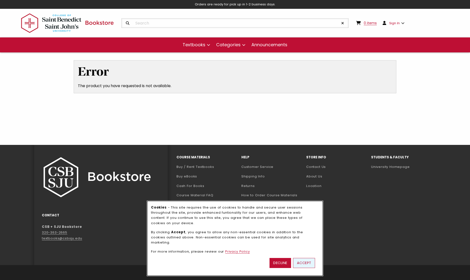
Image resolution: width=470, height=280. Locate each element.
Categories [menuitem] (228, 45)
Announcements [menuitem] (269, 45)
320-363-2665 (54, 232)
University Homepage (401, 166)
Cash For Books (190, 186)
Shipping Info (253, 176)
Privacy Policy (237, 251)
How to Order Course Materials (269, 195)
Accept (304, 262)
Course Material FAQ (194, 195)
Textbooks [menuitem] (194, 45)
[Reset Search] (342, 23)
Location (314, 186)
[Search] (127, 23)
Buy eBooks (205, 176)
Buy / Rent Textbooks (195, 166)
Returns (248, 186)
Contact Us (316, 166)
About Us (314, 176)
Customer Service (257, 166)
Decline (280, 262)
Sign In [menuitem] (394, 23)
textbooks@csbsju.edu (62, 238)
